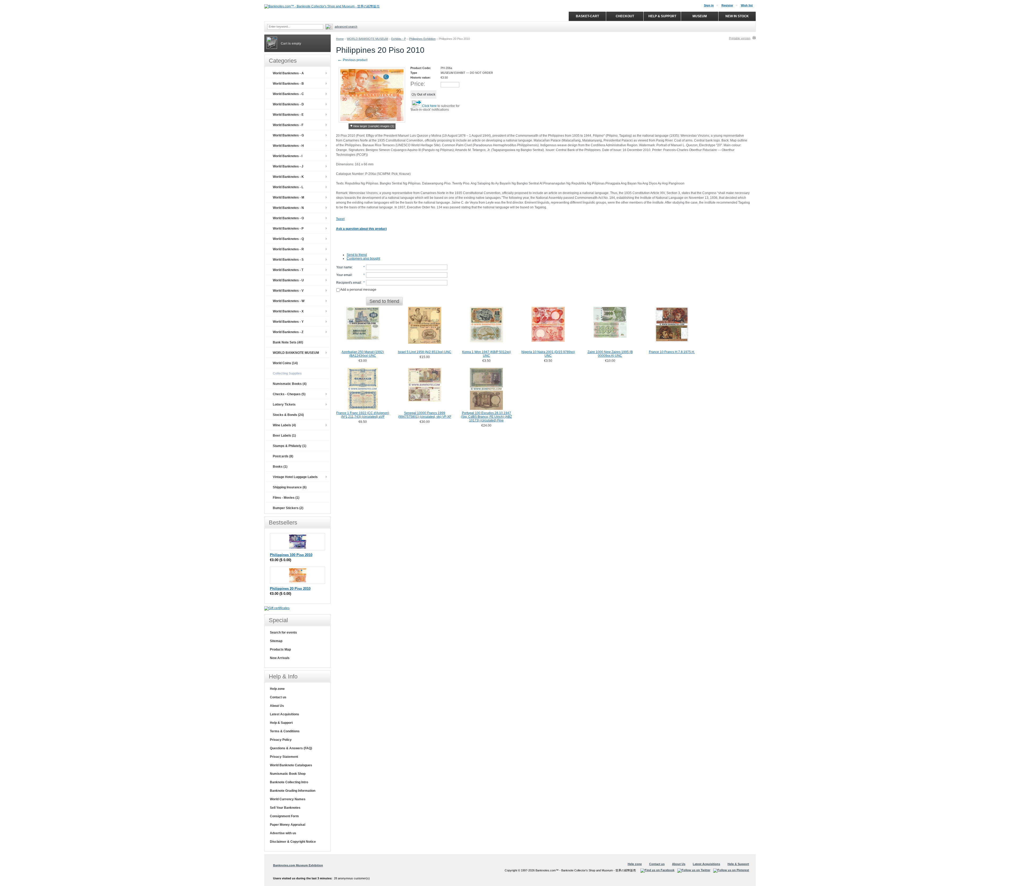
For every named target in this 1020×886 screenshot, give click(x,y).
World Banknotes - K (288, 177)
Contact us (278, 697)
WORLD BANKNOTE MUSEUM (367, 38)
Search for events (283, 632)
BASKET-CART (587, 16)
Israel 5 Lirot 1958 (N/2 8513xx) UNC (424, 352)
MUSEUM (699, 16)
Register (727, 5)
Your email (344, 275)
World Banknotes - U (288, 280)
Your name (344, 267)
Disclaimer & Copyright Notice (293, 842)
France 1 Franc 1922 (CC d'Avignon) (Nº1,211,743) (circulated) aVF (362, 415)
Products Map (280, 649)
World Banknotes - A (288, 73)
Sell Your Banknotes (285, 808)
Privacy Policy (281, 740)
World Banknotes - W (288, 301)
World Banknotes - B (288, 83)
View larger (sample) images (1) (373, 126)
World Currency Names (287, 799)
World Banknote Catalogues (291, 765)
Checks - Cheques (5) (289, 394)
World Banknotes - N (288, 208)
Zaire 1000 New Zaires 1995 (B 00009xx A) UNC (610, 354)
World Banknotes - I (287, 156)
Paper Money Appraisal (287, 825)
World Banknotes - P (288, 228)
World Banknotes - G (288, 135)
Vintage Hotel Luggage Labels (295, 477)
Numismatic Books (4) (290, 384)
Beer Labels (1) (284, 435)
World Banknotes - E (288, 115)
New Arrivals (280, 658)
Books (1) (280, 466)
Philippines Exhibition (422, 38)
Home (340, 38)
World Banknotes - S (288, 259)
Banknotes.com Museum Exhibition (298, 865)
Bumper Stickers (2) (288, 508)
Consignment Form (284, 816)
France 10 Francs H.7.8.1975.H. (672, 352)
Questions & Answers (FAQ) (291, 748)
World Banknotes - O (288, 218)
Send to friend (357, 255)
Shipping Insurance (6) (290, 487)
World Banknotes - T (288, 270)
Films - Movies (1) (286, 498)
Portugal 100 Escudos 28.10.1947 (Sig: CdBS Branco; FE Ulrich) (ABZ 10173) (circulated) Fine (486, 416)
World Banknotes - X (288, 311)
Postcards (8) (283, 456)
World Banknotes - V (288, 291)
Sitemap (276, 641)
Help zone (277, 689)
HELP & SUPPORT (662, 16)
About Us (277, 706)
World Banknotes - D (288, 104)
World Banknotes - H (288, 146)
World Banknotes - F (288, 125)
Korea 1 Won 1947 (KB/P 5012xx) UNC (486, 354)
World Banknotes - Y (288, 322)
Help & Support (281, 723)
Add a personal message (358, 289)
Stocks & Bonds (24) (288, 415)
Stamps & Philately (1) (289, 446)
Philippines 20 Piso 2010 (290, 589)
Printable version (739, 38)
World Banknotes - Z (288, 332)
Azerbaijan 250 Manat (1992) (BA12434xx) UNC (363, 354)
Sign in (709, 5)
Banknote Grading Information (292, 791)
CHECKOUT (625, 16)
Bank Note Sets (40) (288, 342)
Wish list (747, 5)
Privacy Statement (284, 757)
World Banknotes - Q (288, 239)
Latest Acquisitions (284, 714)
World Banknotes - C (288, 94)
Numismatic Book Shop (287, 774)
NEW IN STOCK (737, 16)
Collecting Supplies (287, 373)
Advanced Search (346, 26)
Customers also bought (363, 258)
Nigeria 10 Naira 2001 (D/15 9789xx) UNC (548, 354)
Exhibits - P (398, 38)
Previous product (352, 60)
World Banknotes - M (288, 197)
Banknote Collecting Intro (289, 782)
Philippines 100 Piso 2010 (291, 555)
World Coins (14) (285, 363)
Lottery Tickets (284, 404)
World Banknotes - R (288, 249)
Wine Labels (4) (284, 425)
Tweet (340, 219)
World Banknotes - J (288, 166)
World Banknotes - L (288, 187)
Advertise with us (283, 833)
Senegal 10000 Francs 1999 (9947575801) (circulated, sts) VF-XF (424, 415)
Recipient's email (348, 283)
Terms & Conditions (285, 731)
